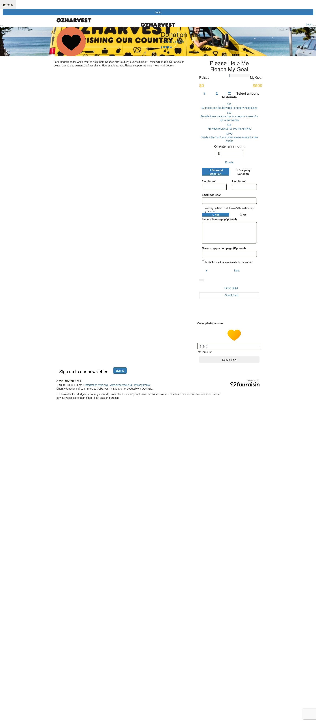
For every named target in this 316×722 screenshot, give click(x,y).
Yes (216, 215)
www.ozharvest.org (121, 385)
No (244, 215)
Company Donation (244, 172)
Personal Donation (216, 172)
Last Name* (239, 181)
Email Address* (211, 195)
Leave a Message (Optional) (219, 219)
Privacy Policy (142, 385)
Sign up (120, 370)
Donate (229, 162)
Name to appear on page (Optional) (224, 248)
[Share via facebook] (161, 47)
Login (158, 12)
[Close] (314, 25)
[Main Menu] (1, 25)
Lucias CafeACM (174, 41)
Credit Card (231, 295)
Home (9, 4)
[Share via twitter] (164, 47)
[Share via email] (167, 47)
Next (237, 270)
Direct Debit (231, 288)
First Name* (209, 181)
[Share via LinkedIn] (171, 47)
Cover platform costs (210, 323)
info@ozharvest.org (96, 385)
